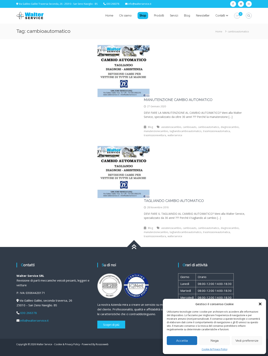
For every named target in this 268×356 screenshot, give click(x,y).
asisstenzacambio (171, 127)
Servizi (174, 15)
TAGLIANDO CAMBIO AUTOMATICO (174, 201)
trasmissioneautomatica (216, 131)
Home (109, 15)
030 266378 (28, 313)
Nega (215, 340)
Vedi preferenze (246, 340)
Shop (142, 15)
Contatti (220, 15)
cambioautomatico (208, 127)
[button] (260, 304)
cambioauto (189, 127)
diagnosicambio (230, 127)
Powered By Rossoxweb (95, 344)
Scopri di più (111, 325)
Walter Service (44, 344)
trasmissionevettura (155, 135)
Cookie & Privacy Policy (214, 349)
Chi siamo (125, 15)
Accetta (182, 340)
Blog (187, 15)
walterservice (175, 135)
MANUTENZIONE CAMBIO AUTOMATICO (178, 100)
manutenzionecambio (156, 131)
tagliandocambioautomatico (185, 131)
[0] (237, 16)
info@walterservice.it (139, 4)
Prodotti (159, 15)
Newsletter (203, 15)
